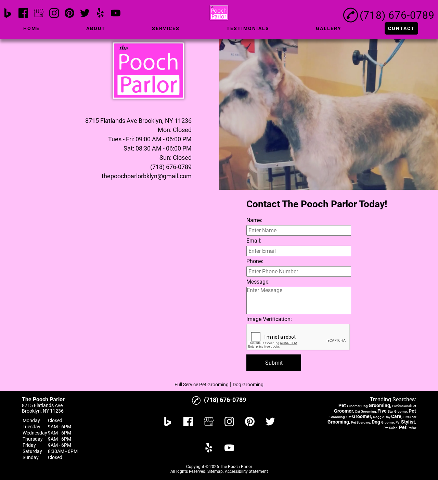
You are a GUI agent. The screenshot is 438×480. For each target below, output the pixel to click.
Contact (401, 28)
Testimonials (248, 28)
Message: (258, 281)
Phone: (254, 261)
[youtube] (115, 13)
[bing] (7, 13)
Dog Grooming (248, 384)
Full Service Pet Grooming (202, 384)
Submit (274, 363)
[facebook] (23, 13)
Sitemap (215, 471)
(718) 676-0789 (171, 166)
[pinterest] (69, 13)
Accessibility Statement (246, 471)
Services (166, 28)
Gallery (329, 28)
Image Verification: (269, 319)
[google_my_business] (38, 13)
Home (31, 28)
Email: (253, 240)
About (95, 28)
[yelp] (100, 13)
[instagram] (54, 13)
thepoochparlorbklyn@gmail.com (147, 176)
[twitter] (85, 13)
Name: (254, 220)
